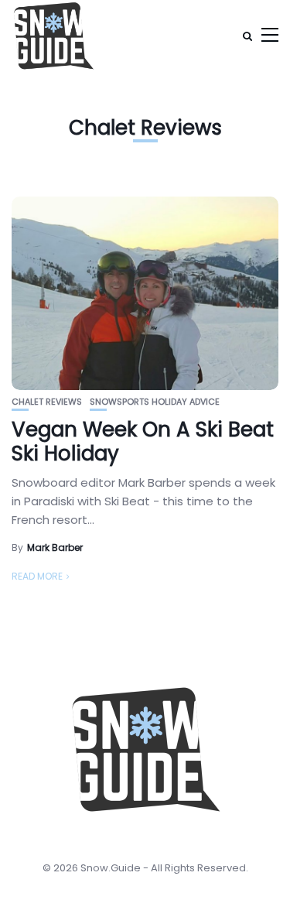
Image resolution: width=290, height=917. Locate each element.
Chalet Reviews (47, 402)
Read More (37, 576)
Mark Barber (55, 547)
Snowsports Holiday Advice (155, 402)
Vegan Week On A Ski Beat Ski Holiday (143, 441)
